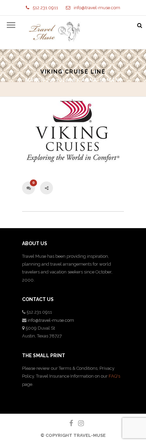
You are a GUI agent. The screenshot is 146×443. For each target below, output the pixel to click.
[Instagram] (78, 423)
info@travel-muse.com (97, 7)
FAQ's (114, 376)
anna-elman (100, 80)
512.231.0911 (45, 7)
